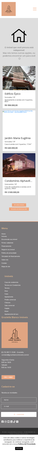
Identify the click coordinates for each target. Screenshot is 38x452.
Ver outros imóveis (19, 205)
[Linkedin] (11, 421)
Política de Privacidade (26, 444)
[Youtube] (8, 421)
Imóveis (4, 236)
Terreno (7, 288)
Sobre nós (5, 260)
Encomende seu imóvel (9, 239)
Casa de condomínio (11, 282)
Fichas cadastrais (7, 243)
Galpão (7, 308)
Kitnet (6, 311)
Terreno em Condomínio (12, 285)
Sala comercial (9, 305)
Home (4, 233)
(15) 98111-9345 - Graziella (13, 352)
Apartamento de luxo (11, 314)
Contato (4, 263)
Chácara (7, 302)
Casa (6, 294)
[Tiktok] (14, 421)
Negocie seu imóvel (8, 249)
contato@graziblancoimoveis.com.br (15, 355)
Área (6, 291)
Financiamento (6, 246)
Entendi (19, 448)
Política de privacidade (9, 253)
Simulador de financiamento (11, 256)
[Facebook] (3, 421)
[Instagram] (5, 421)
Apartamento (9, 297)
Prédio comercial (10, 300)
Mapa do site (6, 266)
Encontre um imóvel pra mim (19, 209)
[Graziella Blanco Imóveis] (12, 9)
